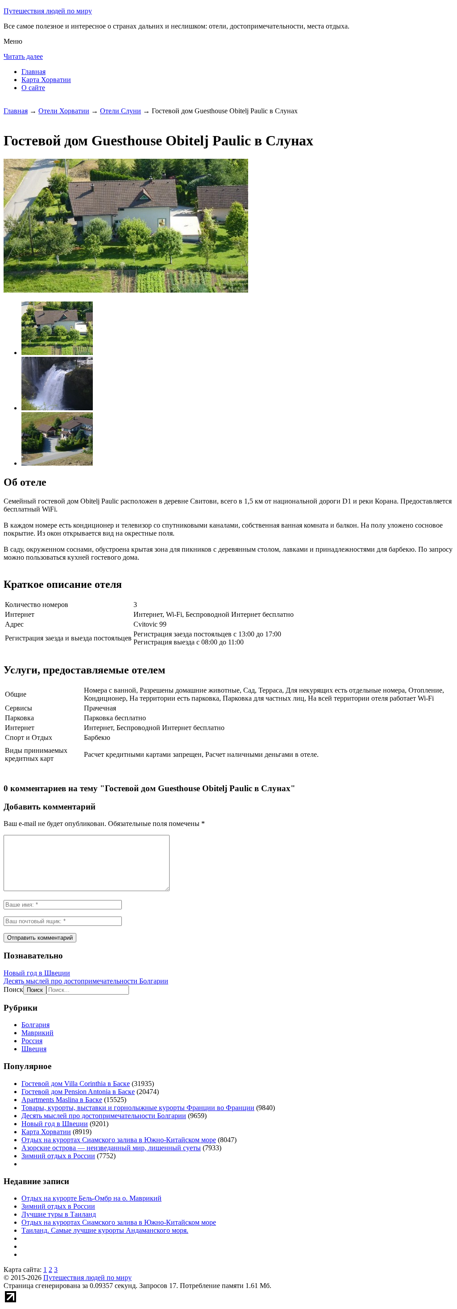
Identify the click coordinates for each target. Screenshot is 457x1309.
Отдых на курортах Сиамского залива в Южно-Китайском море (118, 1140)
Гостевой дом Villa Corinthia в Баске (75, 1083)
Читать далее (23, 56)
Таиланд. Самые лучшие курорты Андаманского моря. (104, 1230)
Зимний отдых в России (58, 1156)
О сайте (33, 87)
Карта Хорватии (46, 79)
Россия (31, 1041)
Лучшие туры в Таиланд (58, 1214)
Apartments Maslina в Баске (61, 1099)
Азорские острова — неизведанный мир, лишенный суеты (111, 1148)
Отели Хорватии (63, 111)
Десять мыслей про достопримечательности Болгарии (86, 981)
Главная (33, 71)
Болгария (35, 1024)
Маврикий (37, 1032)
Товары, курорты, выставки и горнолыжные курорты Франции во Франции (137, 1107)
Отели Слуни (120, 111)
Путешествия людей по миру (48, 11)
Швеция (33, 1049)
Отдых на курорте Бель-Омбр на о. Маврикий (91, 1198)
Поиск (13, 989)
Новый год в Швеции (37, 973)
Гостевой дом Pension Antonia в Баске (78, 1091)
